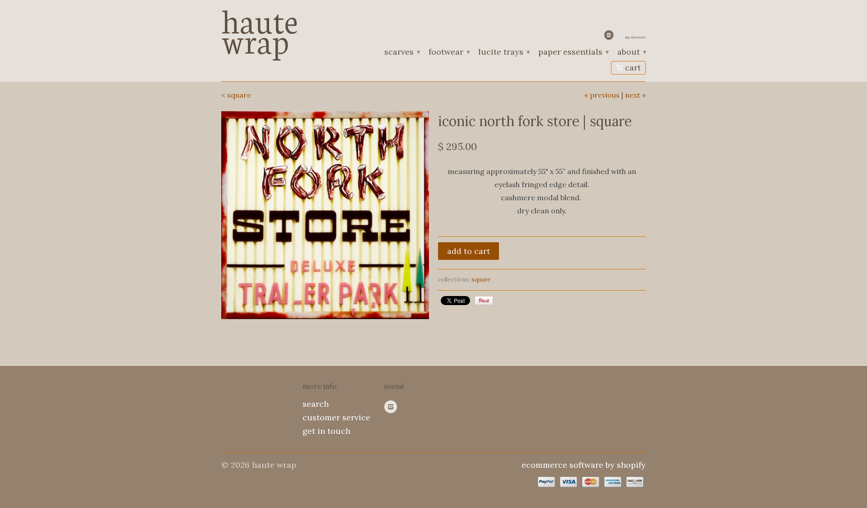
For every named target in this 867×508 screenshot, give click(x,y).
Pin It (484, 300)
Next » (635, 94)
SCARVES (402, 52)
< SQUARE (236, 94)
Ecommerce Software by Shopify (584, 465)
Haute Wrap (259, 28)
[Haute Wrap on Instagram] (610, 37)
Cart (633, 67)
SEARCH (316, 404)
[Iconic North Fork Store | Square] (325, 215)
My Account (635, 37)
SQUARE (480, 279)
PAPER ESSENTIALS (573, 52)
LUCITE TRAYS (503, 52)
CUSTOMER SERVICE (336, 417)
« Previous (602, 94)
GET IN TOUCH (326, 431)
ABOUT (631, 52)
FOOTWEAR (449, 52)
